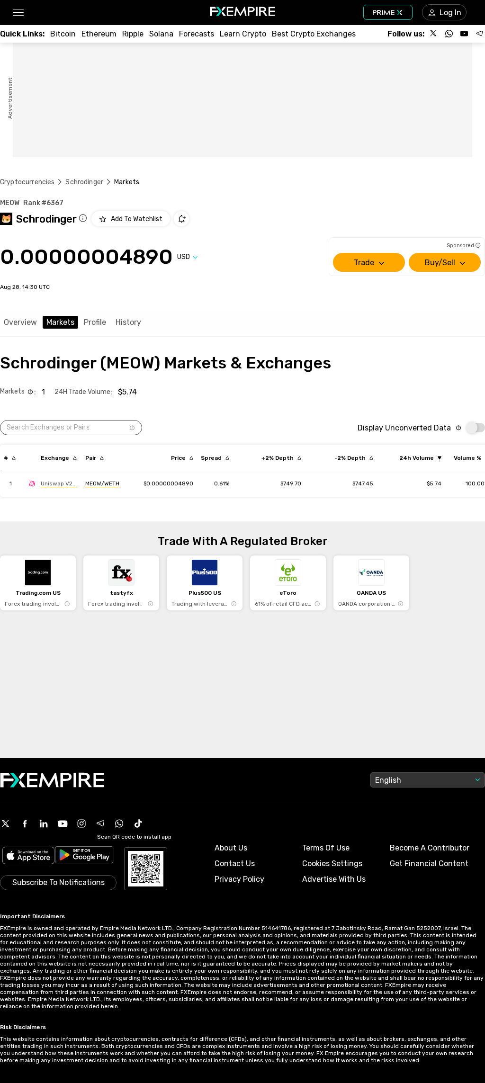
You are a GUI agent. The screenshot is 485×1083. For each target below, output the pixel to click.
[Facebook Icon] (24, 823)
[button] (18, 12)
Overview (20, 322)
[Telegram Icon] (100, 823)
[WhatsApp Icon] (119, 823)
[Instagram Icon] (81, 823)
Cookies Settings (332, 863)
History (128, 322)
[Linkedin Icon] (43, 823)
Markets (60, 322)
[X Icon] (5, 823)
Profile (95, 322)
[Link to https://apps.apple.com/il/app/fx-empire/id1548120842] (28, 856)
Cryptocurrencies (27, 182)
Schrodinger (84, 182)
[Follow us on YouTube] (464, 33)
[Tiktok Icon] (138, 823)
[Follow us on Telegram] (479, 33)
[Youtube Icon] (62, 823)
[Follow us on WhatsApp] (449, 33)
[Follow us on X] (434, 33)
